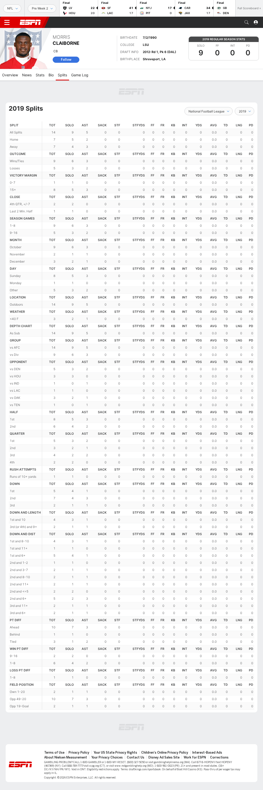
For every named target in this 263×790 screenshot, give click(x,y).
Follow (66, 59)
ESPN (30, 22)
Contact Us (135, 757)
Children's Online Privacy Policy (164, 752)
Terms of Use (54, 752)
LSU (146, 45)
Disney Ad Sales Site (164, 757)
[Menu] (7, 22)
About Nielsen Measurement (65, 757)
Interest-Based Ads (207, 752)
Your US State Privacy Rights (115, 752)
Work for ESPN (195, 757)
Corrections (219, 757)
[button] (247, 22)
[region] (148, 415)
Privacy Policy (79, 752)
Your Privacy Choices (107, 757)
